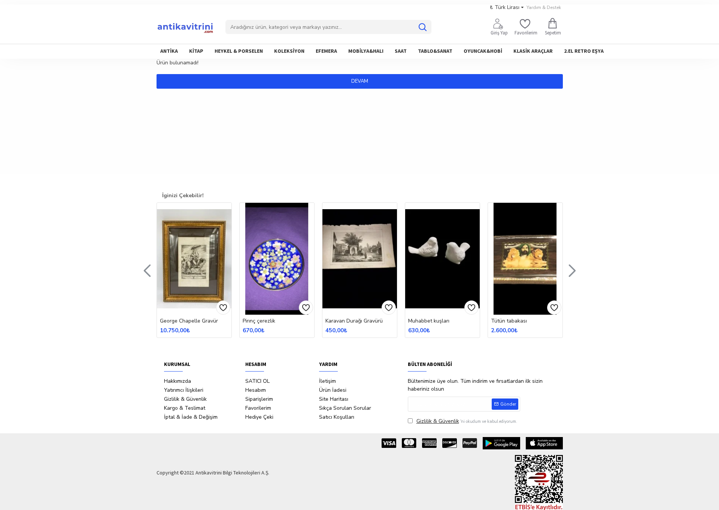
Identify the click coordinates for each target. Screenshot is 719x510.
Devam (359, 81)
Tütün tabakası (509, 321)
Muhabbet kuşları (428, 321)
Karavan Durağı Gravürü (354, 321)
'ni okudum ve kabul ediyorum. (466, 421)
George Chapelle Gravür (189, 321)
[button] (147, 270)
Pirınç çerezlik (259, 321)
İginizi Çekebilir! (183, 195)
